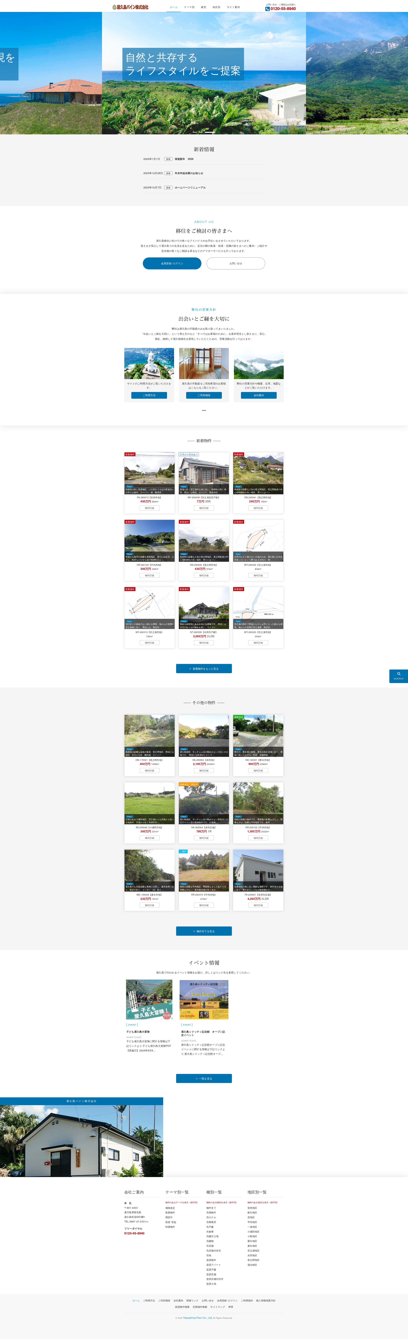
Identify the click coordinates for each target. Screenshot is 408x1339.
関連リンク (192, 1300)
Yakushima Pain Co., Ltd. (197, 1318)
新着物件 (170, 1212)
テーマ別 (189, 7)
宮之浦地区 (254, 1250)
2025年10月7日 (152, 187)
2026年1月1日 (151, 159)
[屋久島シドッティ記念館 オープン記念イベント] (204, 1000)
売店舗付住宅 (213, 1250)
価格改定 (170, 1207)
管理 (230, 1306)
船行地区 (252, 1212)
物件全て (211, 1207)
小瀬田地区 (254, 1231)
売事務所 (211, 1222)
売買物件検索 (200, 1306)
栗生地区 (252, 1241)
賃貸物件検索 (182, 1306)
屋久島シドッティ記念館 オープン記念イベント (203, 1033)
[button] (198, 132)
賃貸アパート (213, 1264)
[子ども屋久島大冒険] (149, 1000)
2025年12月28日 (153, 173)
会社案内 (259, 395)
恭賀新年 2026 (184, 159)
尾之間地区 (254, 1260)
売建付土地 (212, 1236)
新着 (168, 159)
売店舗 (210, 1245)
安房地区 (252, 1207)
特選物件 (170, 1226)
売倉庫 (210, 1231)
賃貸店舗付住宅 (214, 1278)
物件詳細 (149, 507)
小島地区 (252, 1236)
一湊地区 (252, 1226)
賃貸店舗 (211, 1274)
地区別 (217, 7)
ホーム (174, 7)
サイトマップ (217, 1306)
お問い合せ (235, 263)
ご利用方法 (149, 395)
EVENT (132, 1024)
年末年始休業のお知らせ (189, 173)
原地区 (251, 1217)
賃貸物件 (211, 1260)
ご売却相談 (203, 395)
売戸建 (210, 1226)
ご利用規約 (247, 1300)
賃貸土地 (211, 1283)
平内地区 (252, 1222)
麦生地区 (252, 1245)
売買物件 (211, 1212)
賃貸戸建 (211, 1269)
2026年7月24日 (134, 1037)
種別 (203, 7)
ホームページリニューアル (190, 187)
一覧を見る (205, 1078)
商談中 (169, 1217)
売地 (208, 1255)
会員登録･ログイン (172, 263)
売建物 (210, 1241)
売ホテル (211, 1217)
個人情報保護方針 (266, 1300)
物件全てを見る (206, 931)
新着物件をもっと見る (206, 668)
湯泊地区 (252, 1264)
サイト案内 (233, 7)
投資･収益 (170, 1222)
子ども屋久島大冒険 (138, 1031)
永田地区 (252, 1255)
